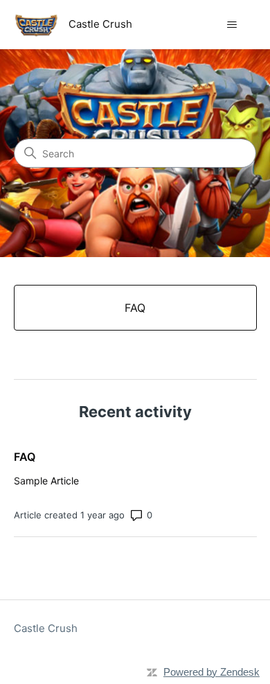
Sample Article (46, 480)
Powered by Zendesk (211, 672)
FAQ (24, 457)
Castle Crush (46, 628)
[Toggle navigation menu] (232, 25)
